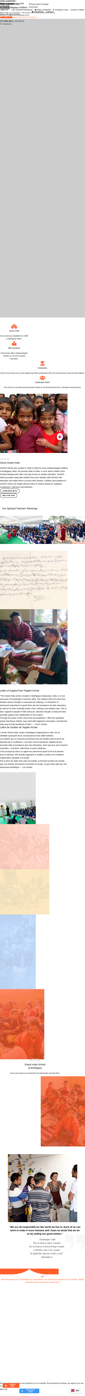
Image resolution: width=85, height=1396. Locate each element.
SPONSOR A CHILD (30, 1391)
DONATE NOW (12, 1385)
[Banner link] (42, 691)
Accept (12, 1389)
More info (3, 1389)
